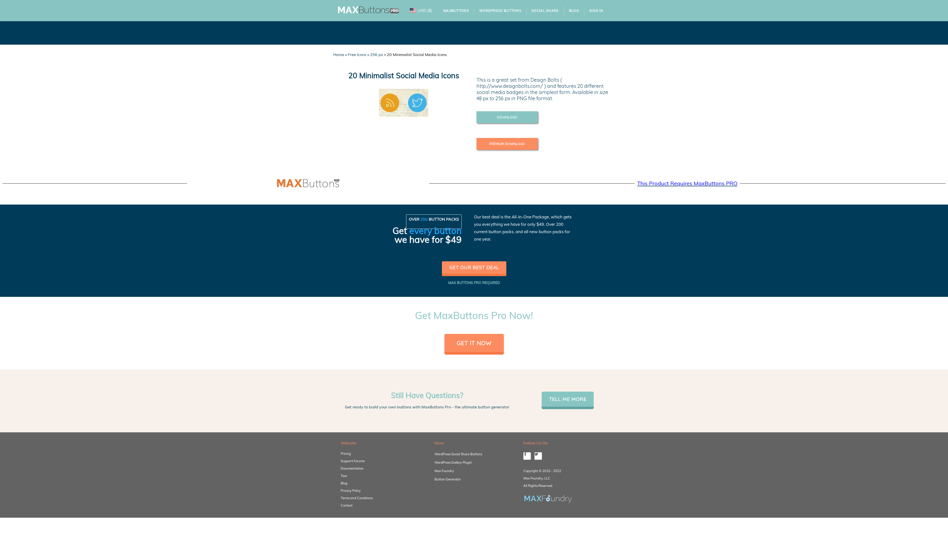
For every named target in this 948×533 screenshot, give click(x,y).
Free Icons (357, 54)
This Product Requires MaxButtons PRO (687, 183)
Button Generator (447, 479)
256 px (376, 54)
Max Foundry (444, 471)
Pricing (346, 454)
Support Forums (353, 461)
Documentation (352, 468)
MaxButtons (456, 11)
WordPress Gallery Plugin (453, 462)
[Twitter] (538, 456)
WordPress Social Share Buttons (458, 454)
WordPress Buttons (500, 11)
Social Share (545, 11)
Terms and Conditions (357, 498)
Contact (347, 505)
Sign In (596, 11)
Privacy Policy (351, 491)
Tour (344, 476)
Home (338, 54)
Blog (574, 11)
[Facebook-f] (527, 456)
